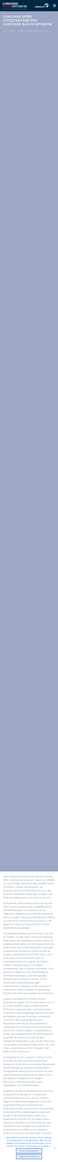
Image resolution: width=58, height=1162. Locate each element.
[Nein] (54, 1148)
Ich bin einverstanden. (29, 1151)
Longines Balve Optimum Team (33, 30)
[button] (54, 5)
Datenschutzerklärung (29, 1156)
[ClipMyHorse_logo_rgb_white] (41, 6)
